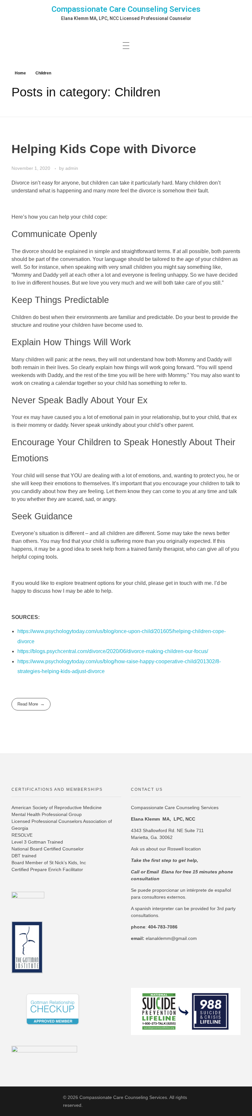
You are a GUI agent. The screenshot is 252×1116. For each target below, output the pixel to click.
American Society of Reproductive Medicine (56, 807)
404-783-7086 (163, 926)
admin (71, 168)
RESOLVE (21, 835)
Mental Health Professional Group (46, 814)
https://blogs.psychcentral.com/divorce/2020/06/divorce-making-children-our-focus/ (112, 651)
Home (20, 73)
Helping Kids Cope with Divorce (103, 149)
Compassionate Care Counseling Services (126, 9)
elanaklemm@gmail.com (171, 938)
